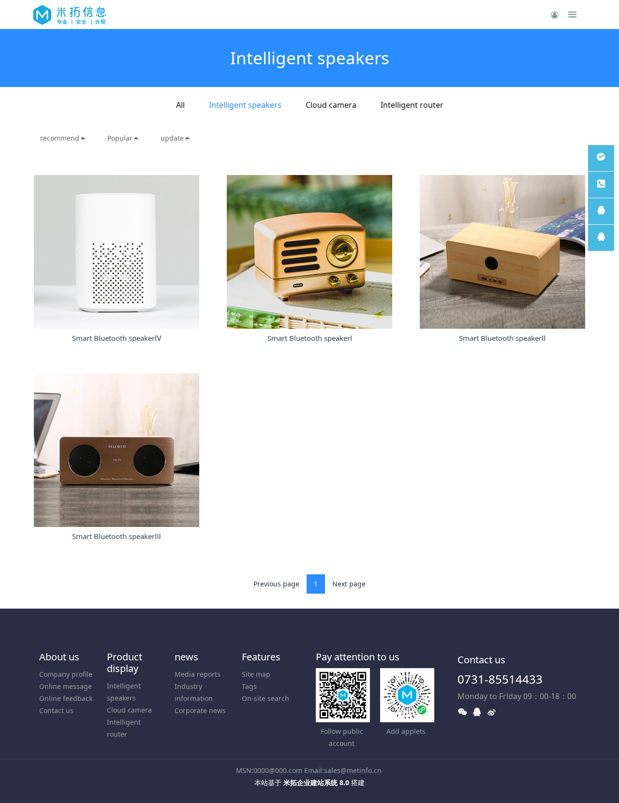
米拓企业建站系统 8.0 (316, 782)
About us (59, 656)
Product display (124, 662)
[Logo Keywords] (69, 14)
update (172, 138)
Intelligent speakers (245, 105)
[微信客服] (601, 158)
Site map (256, 674)
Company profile (65, 674)
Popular (120, 138)
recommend (59, 138)
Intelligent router (412, 105)
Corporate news (200, 710)
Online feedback (65, 698)
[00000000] (601, 185)
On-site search (265, 698)
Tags (249, 686)
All (180, 105)
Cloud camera (331, 105)
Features (261, 656)
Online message (65, 686)
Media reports (198, 674)
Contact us (56, 710)
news (186, 656)
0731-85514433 (500, 679)
